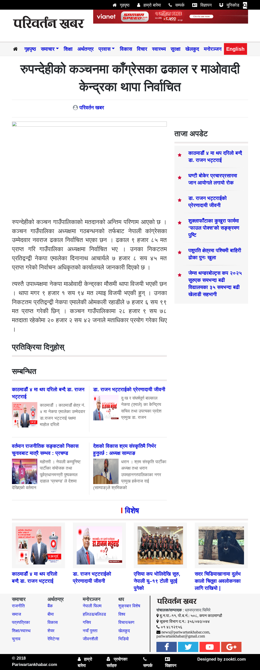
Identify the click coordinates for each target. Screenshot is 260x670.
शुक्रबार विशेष (129, 606)
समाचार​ (48, 49)
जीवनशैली (90, 639)
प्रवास (104, 49)
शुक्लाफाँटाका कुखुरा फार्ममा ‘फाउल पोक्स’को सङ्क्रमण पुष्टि (213, 228)
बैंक (50, 606)
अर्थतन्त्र (85, 49)
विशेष (132, 510)
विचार (142, 49)
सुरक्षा (176, 49)
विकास (126, 49)
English (235, 49)
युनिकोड (232, 5)
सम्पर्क (179, 5)
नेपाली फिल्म (92, 606)
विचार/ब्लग (126, 622)
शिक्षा (68, 49)
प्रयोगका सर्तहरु (117, 662)
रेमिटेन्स (53, 639)
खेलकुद (192, 49)
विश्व (121, 614)
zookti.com (234, 659)
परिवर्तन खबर (91, 107)
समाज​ (16, 614)
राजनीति (18, 606)
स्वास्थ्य (159, 49)
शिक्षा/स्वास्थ (21, 630)
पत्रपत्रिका (21, 622)
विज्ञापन (205, 5)
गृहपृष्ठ (124, 5)
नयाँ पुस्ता (90, 630)
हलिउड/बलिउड (94, 614)
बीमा (50, 614)
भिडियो (123, 639)
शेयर (50, 630)
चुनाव (16, 639)
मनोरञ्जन (212, 49)
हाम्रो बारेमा (151, 5)
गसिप (87, 622)
